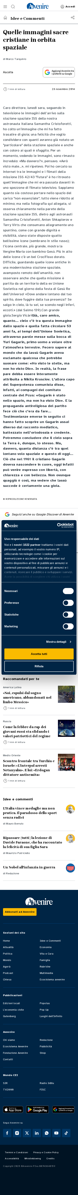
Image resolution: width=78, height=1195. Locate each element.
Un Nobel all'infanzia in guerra (29, 867)
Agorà (6, 966)
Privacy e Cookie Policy (46, 1152)
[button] (5, 6)
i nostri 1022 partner (26, 544)
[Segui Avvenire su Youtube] (56, 1133)
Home (6, 940)
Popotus (45, 1003)
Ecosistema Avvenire (15, 1046)
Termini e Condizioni (16, 1152)
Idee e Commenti (50, 940)
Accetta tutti (39, 653)
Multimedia (46, 973)
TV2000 (8, 1089)
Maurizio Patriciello (18, 853)
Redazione (12, 873)
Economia (45, 947)
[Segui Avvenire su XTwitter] (27, 1133)
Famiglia (45, 960)
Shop (43, 1053)
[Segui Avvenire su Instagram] (17, 1133)
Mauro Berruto (14, 823)
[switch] (68, 603)
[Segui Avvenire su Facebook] (7, 1133)
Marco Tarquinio (16, 59)
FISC (43, 1089)
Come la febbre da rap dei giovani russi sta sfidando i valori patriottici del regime (27, 731)
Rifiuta (39, 666)
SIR (5, 1083)
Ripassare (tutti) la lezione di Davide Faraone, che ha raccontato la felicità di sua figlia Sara (32, 842)
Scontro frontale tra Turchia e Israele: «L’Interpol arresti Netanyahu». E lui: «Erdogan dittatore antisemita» (29, 768)
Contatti (8, 1059)
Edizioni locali (11, 1003)
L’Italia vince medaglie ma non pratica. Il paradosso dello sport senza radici (30, 813)
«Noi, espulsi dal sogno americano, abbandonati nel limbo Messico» (27, 697)
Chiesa (7, 979)
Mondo (7, 960)
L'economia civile (13, 1009)
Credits (50, 1158)
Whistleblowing (32, 1158)
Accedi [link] (70, 6)
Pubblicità (46, 1046)
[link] (37, 6)
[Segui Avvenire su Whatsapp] (46, 1133)
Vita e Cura (46, 953)
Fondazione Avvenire (15, 1053)
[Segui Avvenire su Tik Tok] (66, 1133)
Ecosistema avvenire (52, 979)
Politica (7, 953)
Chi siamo (9, 1040)
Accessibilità (12, 1158)
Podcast (8, 973)
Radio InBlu (47, 1083)
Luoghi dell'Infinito (51, 1016)
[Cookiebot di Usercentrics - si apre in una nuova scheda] (57, 525)
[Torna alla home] (5, 17)
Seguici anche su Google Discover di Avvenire (43, 514)
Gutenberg (9, 1016)
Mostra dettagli (56, 641)
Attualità (8, 947)
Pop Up (44, 1009)
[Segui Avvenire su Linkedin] (37, 1133)
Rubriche (45, 966)
